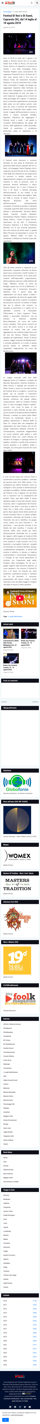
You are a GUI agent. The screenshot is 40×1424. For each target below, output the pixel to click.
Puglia (5, 1251)
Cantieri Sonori (8, 1048)
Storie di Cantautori (10, 1120)
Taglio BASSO (8, 1132)
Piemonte (6, 1247)
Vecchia (35, 702)
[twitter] (25, 1407)
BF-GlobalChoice (9, 1044)
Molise (5, 1239)
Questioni (6, 1112)
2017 (20, 1329)
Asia (4, 1162)
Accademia (7, 1036)
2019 (20, 1337)
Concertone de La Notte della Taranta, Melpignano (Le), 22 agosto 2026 (11, 644)
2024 (20, 1357)
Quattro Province (9, 1255)
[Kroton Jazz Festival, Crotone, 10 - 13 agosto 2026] (29, 634)
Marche (6, 1235)
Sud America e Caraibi (10, 1182)
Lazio (5, 1223)
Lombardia (7, 1231)
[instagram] (20, 1407)
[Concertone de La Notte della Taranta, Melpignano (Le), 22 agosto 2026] (11, 634)
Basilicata (6, 1199)
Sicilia (5, 1267)
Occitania (6, 1243)
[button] (2, 3)
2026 (20, 1365)
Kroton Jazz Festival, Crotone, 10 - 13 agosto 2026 (28, 643)
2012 (20, 1309)
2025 (20, 1361)
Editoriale (6, 1064)
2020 (20, 1341)
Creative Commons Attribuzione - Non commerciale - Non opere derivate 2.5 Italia (20, 1398)
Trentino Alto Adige (9, 1275)
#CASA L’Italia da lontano (12, 1024)
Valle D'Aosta (7, 1283)
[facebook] (10, 1407)
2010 (20, 1301)
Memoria (6, 1088)
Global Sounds (8, 1170)
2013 (20, 1313)
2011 (20, 1305)
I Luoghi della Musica (20, 11)
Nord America (8, 1174)
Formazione (7, 1068)
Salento (6, 1259)
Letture (5, 1084)
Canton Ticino (8, 1211)
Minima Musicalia (9, 1092)
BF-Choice (6, 1040)
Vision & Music (8, 1140)
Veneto (5, 1287)
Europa (5, 1166)
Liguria (5, 1227)
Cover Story (7, 1060)
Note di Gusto (8, 1100)
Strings (5, 1124)
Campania (6, 1207)
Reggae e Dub (8, 1116)
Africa (5, 1158)
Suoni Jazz (7, 1128)
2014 (20, 1317)
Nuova (4, 702)
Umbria (5, 1279)
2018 (20, 1333)
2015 (20, 1321)
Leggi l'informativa (16, 1415)
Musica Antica (8, 1096)
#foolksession (8, 1032)
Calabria (6, 1203)
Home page (7, 11)
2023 (20, 1353)
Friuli (5, 1219)
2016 (20, 1325)
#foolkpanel (7, 1028)
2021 (20, 1345)
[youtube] (30, 1407)
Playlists (6, 1108)
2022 (20, 1349)
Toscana (6, 1271)
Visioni (5, 1144)
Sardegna (6, 1263)
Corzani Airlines (8, 1056)
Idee (4, 1076)
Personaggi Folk (8, 1104)
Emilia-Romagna (9, 1215)
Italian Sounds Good (10, 1080)
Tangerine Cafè (8, 1136)
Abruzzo (6, 1195)
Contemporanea (9, 1052)
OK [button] (5, 1420)
